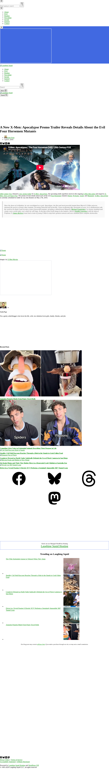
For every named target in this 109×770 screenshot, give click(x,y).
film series (89, 194)
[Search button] (22, 85)
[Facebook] (1, 144)
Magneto (90, 196)
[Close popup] (1, 27)
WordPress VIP (33, 765)
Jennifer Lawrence (81, 211)
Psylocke (76, 196)
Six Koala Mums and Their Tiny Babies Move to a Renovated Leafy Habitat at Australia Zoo (33, 463)
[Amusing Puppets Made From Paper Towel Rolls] (41, 396)
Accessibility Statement (8, 762)
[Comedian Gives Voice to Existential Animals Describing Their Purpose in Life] (41, 445)
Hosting (7, 73)
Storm (70, 196)
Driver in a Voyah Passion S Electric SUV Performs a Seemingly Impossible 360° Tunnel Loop (34, 468)
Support (7, 79)
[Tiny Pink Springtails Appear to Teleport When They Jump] (71, 573)
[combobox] (10, 87)
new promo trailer (25, 194)
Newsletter (7, 75)
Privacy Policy (5, 760)
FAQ (6, 71)
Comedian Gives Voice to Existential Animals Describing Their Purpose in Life (28, 448)
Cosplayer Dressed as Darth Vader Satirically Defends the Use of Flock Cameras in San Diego (34, 458)
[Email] (9, 144)
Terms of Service (16, 760)
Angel (82, 196)
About (6, 69)
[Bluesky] (4, 144)
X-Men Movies (13, 259)
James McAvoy (18, 213)
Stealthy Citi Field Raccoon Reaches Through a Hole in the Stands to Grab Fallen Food (31, 453)
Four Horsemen (56, 196)
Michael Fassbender (78, 209)
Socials (6, 77)
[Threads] (6, 144)
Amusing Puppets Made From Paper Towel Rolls (17, 399)
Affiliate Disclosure (23, 762)
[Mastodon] (54, 505)
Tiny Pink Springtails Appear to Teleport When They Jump (25, 559)
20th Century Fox (6, 194)
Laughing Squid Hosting (54, 546)
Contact (6, 81)
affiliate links (41, 644)
